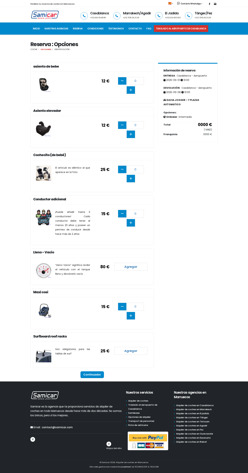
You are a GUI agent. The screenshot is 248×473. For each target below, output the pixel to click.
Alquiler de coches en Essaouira (193, 437)
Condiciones (95, 28)
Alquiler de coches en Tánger (192, 417)
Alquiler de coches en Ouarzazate (194, 433)
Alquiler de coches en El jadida (192, 413)
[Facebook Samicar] (209, 4)
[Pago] (215, 4)
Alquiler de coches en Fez (189, 429)
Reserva (78, 28)
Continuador (92, 375)
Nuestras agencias (56, 28)
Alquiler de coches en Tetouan (192, 421)
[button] (171, 3)
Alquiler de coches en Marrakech (194, 409)
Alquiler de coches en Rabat (191, 441)
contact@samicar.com (57, 427)
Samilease (134, 413)
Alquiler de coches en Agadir (191, 425)
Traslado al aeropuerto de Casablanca (181, 28)
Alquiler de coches (138, 400)
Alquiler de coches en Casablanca (195, 405)
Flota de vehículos (138, 425)
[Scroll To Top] (242, 469)
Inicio (36, 28)
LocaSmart (125, 466)
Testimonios (116, 28)
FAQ (148, 28)
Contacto (135, 28)
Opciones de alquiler (139, 417)
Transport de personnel (141, 421)
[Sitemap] (108, 444)
